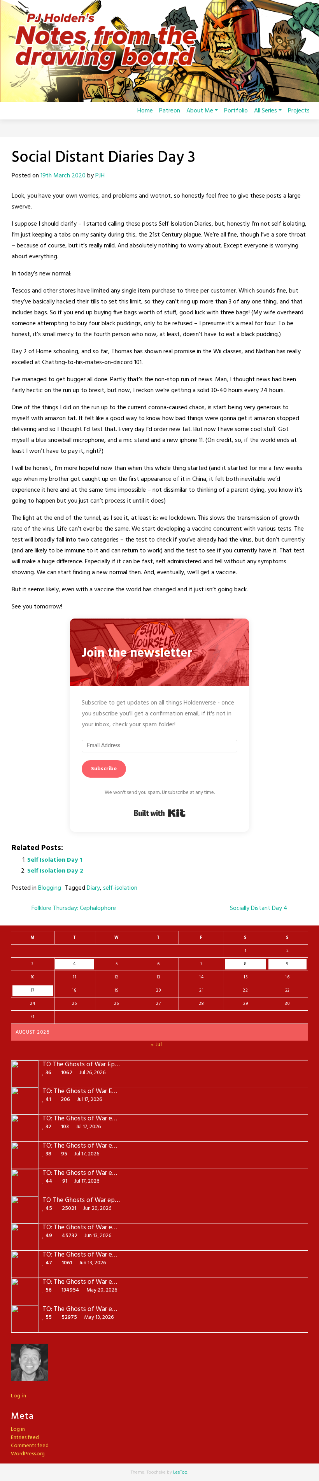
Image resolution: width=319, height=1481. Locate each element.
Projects (299, 111)
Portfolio (236, 111)
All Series (265, 111)
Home (145, 111)
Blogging (49, 888)
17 (33, 990)
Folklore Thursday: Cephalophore (73, 908)
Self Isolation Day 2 (55, 871)
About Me (199, 111)
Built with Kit (160, 813)
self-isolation (120, 888)
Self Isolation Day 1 (54, 860)
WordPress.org (28, 1453)
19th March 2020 (63, 176)
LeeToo (180, 1472)
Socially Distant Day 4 (259, 908)
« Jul (156, 1044)
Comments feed (30, 1445)
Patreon (169, 111)
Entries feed (25, 1437)
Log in (18, 1396)
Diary (93, 888)
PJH (100, 176)
